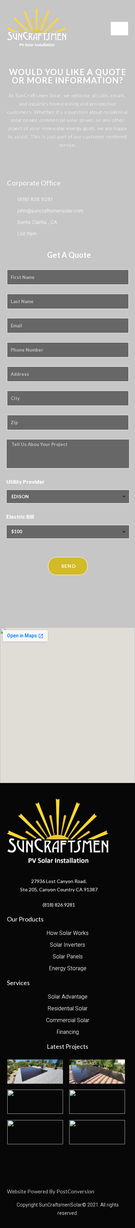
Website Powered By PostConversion (50, 1191)
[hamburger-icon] (119, 28)
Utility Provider (25, 482)
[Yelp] (76, 1162)
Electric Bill (20, 516)
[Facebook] (57, 1162)
